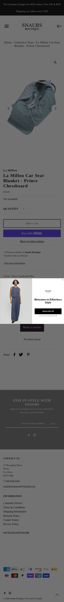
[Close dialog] (62, 280)
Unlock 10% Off (48, 311)
